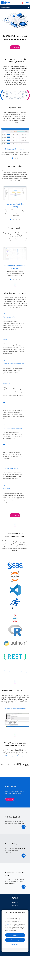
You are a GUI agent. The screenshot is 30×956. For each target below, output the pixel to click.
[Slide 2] (15, 158)
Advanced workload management (13, 364)
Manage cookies (15, 944)
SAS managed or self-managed (14, 756)
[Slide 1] (12, 158)
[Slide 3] (17, 158)
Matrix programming (9, 317)
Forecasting (6, 383)
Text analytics (7, 448)
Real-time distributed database (12, 428)
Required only (15, 940)
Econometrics (7, 406)
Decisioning (6, 489)
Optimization (7, 339)
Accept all (15, 935)
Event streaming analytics (11, 468)
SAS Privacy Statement (10, 950)
